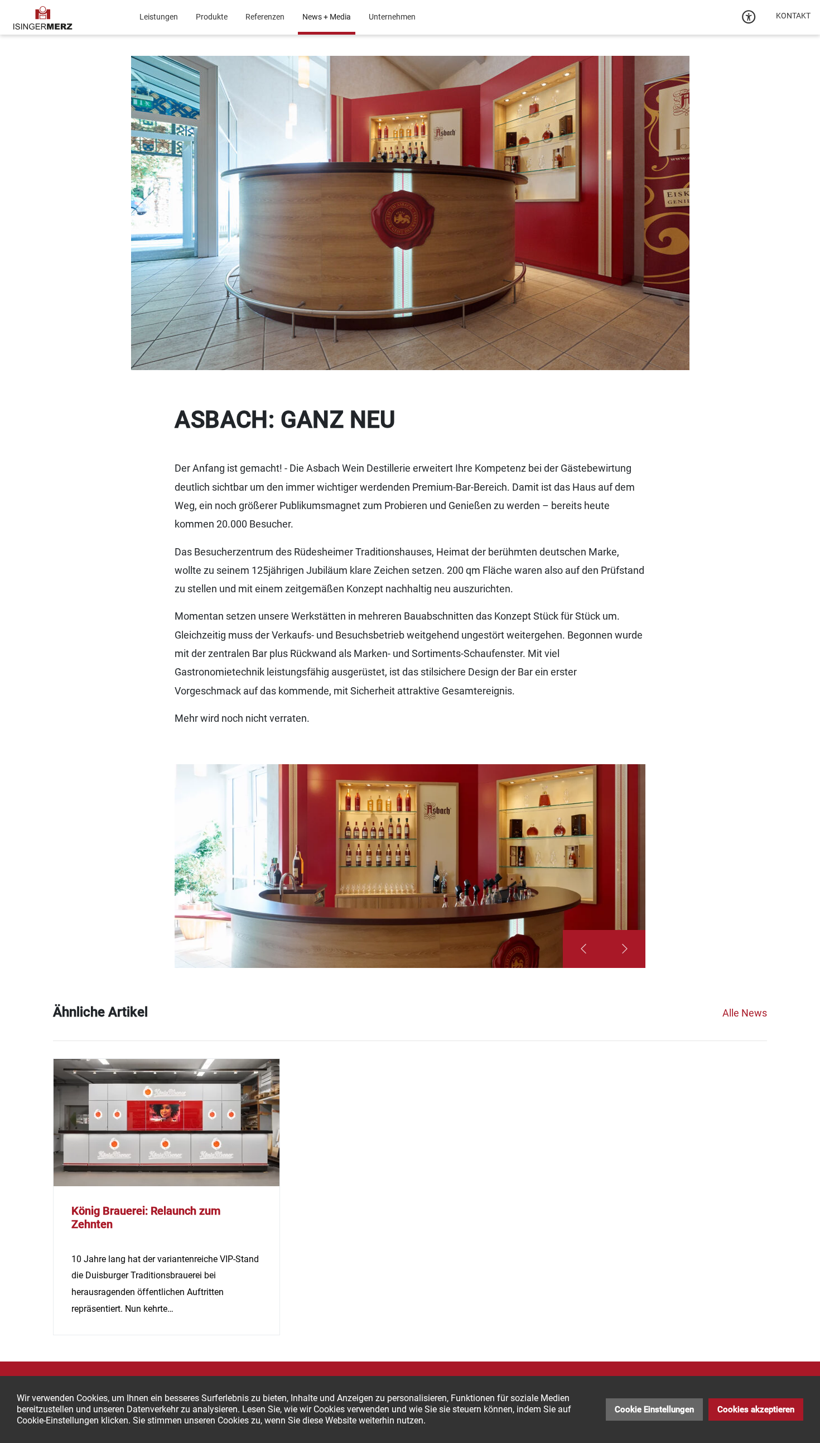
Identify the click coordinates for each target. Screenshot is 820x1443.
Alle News (744, 1013)
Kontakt (793, 15)
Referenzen (264, 16)
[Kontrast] (749, 17)
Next (624, 949)
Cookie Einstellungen (654, 1409)
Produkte (212, 16)
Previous (583, 949)
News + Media (326, 16)
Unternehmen (392, 16)
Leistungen (158, 16)
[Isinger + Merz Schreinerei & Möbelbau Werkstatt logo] (43, 17)
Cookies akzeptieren (755, 1409)
